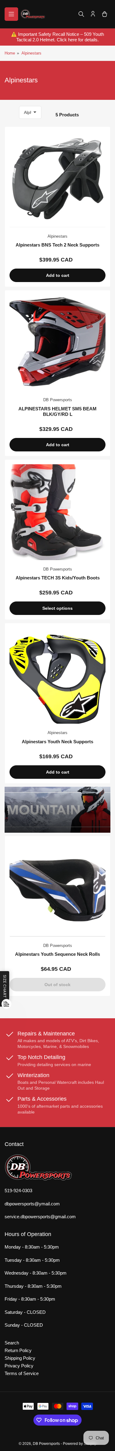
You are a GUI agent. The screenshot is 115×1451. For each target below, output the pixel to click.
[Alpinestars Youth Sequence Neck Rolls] (57, 889)
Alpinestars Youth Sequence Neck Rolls (57, 954)
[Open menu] (11, 14)
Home (10, 53)
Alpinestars (31, 53)
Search (12, 1342)
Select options (57, 608)
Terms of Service (22, 1373)
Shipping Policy (20, 1358)
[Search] (81, 14)
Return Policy (18, 1350)
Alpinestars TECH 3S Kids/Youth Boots (58, 577)
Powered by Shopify (79, 1444)
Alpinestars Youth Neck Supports (57, 741)
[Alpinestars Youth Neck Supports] (57, 676)
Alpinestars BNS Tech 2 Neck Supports (57, 244)
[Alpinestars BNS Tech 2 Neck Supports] (57, 179)
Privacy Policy (19, 1365)
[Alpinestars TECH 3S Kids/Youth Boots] (57, 512)
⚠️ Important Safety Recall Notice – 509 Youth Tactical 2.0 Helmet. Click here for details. (57, 37)
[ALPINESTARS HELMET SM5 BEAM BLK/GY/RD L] (57, 343)
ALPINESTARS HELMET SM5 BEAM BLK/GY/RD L (57, 411)
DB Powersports (57, 400)
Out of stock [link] (57, 984)
